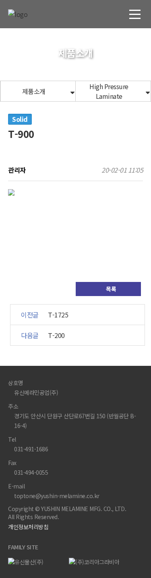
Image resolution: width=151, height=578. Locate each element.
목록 (110, 289)
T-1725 (58, 314)
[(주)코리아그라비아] (96, 561)
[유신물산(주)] (35, 561)
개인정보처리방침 (28, 527)
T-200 (56, 335)
